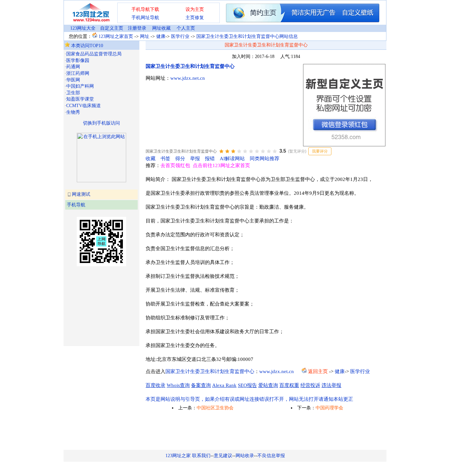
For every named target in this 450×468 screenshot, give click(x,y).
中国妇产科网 (80, 86)
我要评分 (320, 151)
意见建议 (223, 455)
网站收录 (245, 455)
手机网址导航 (145, 17)
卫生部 (73, 92)
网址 (144, 36)
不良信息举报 (271, 455)
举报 (195, 158)
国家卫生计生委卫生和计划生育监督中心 (190, 66)
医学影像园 (77, 60)
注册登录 (137, 28)
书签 (165, 158)
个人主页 (186, 28)
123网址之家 (178, 455)
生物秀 (73, 112)
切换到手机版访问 (101, 123)
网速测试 (81, 194)
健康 (160, 36)
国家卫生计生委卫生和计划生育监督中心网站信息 (247, 36)
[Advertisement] (97, 305)
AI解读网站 (232, 158)
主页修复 (194, 17)
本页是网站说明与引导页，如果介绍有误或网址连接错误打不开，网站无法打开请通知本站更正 (249, 399)
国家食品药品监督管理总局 (94, 53)
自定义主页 (111, 28)
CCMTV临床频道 (83, 105)
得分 (180, 158)
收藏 (150, 158)
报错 (210, 158)
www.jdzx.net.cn (187, 78)
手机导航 (76, 204)
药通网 (73, 66)
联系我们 (201, 455)
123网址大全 (83, 28)
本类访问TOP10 (86, 45)
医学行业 (180, 36)
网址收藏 (161, 28)
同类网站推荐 (264, 158)
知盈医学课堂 (80, 99)
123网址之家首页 (115, 36)
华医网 (73, 79)
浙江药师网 (77, 73)
